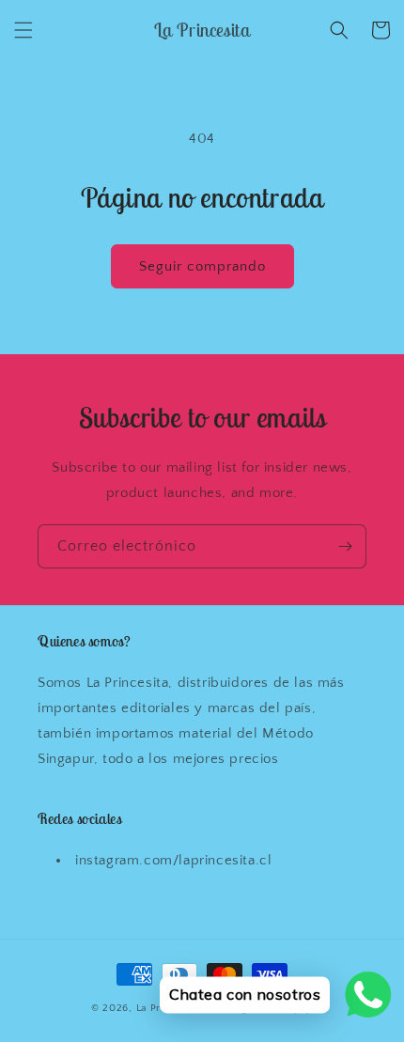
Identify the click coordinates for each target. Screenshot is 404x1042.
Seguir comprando (202, 266)
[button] (23, 30)
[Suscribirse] (344, 546)
